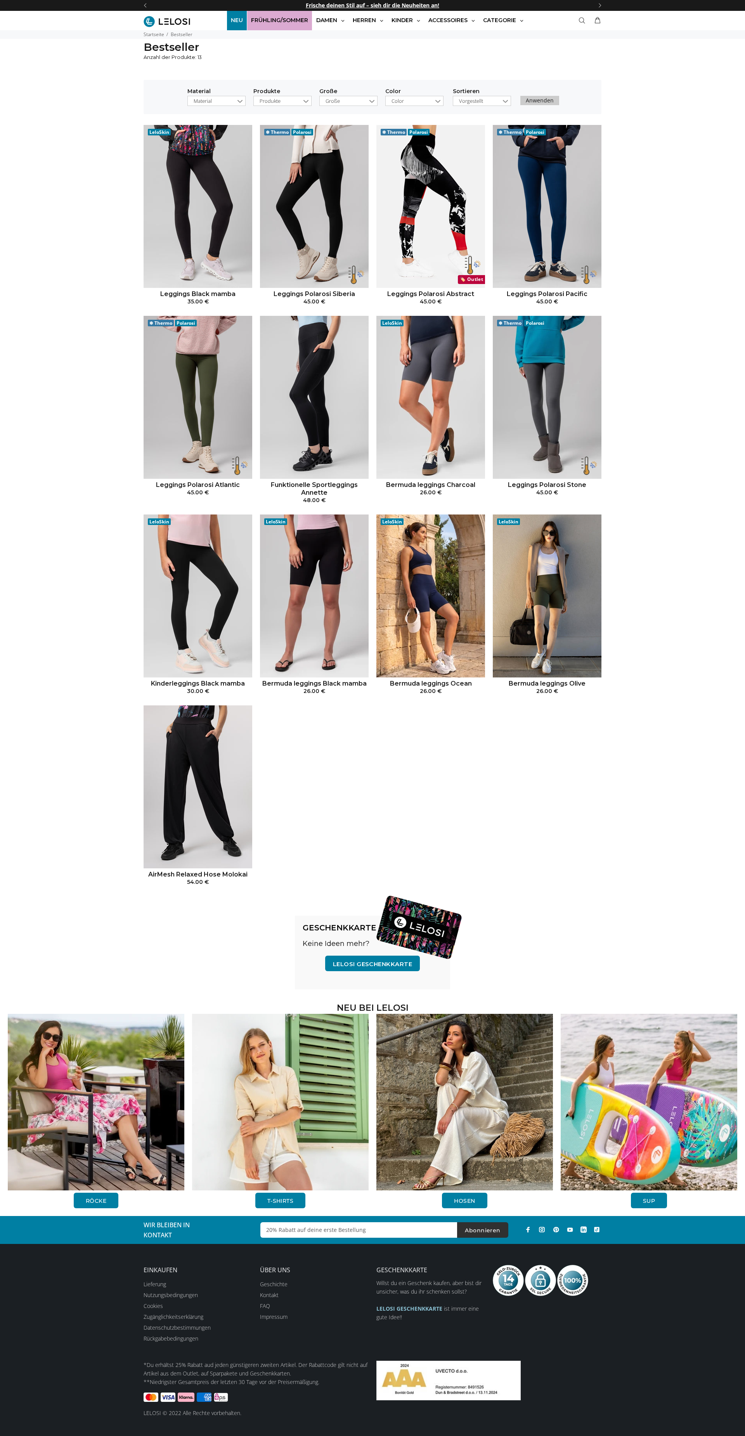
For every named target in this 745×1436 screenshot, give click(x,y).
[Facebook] (528, 1230)
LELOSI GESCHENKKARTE (372, 964)
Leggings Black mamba (198, 294)
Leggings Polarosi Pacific (547, 294)
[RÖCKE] (96, 1101)
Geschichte (274, 1284)
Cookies (153, 1306)
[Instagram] (542, 1230)
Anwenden (540, 100)
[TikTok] (596, 1229)
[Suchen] (583, 20)
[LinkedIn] (583, 1229)
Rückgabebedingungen (171, 1338)
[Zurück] (145, 5)
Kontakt (269, 1295)
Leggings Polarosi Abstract (430, 294)
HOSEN (464, 1200)
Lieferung (155, 1284)
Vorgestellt (471, 100)
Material (199, 91)
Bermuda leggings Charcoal (430, 484)
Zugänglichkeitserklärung (173, 1316)
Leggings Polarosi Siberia (314, 294)
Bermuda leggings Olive (547, 683)
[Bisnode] (448, 1379)
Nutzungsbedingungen (171, 1295)
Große (328, 91)
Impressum (274, 1316)
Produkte (266, 91)
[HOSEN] (464, 1101)
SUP (649, 1200)
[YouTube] (570, 1230)
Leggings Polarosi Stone (547, 484)
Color (393, 91)
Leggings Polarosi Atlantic (198, 484)
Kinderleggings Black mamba (198, 683)
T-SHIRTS (280, 1200)
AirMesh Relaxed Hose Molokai (198, 874)
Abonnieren (482, 1230)
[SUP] (649, 1101)
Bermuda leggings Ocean (431, 683)
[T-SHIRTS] (280, 1101)
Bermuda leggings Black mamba (314, 683)
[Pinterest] (556, 1230)
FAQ (265, 1306)
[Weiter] (599, 5)
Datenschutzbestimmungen (177, 1327)
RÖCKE (96, 1200)
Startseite (154, 34)
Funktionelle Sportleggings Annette (314, 488)
